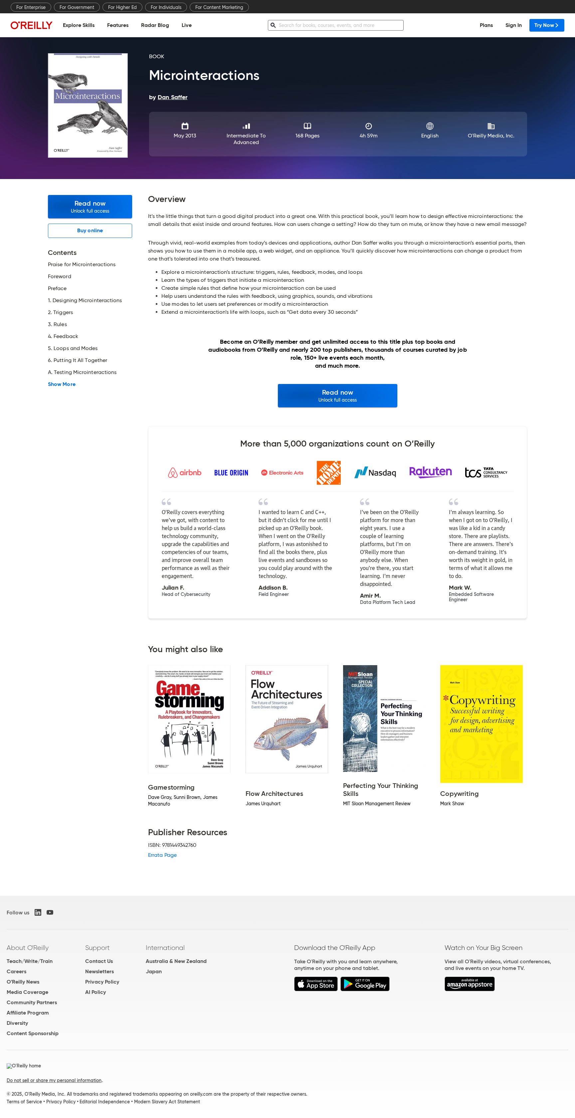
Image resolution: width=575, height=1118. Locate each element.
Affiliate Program (28, 1012)
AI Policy (95, 992)
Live (187, 25)
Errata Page (162, 855)
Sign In (513, 25)
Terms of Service (24, 1102)
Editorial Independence (105, 1102)
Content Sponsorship (33, 1033)
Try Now (544, 25)
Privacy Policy (102, 981)
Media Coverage (27, 992)
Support (97, 948)
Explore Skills (79, 25)
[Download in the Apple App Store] (316, 989)
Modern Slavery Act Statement (167, 1102)
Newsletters (99, 971)
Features (117, 25)
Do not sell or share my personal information (54, 1080)
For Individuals (166, 7)
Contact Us (99, 961)
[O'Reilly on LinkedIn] (38, 912)
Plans (486, 25)
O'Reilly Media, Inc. (491, 135)
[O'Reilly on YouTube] (50, 912)
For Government (77, 7)
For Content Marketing (219, 7)
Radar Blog (155, 25)
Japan (154, 971)
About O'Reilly (28, 948)
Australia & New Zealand (176, 961)
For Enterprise (31, 7)
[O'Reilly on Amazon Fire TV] (470, 989)
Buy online (90, 230)
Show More (62, 384)
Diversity (17, 1023)
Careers (16, 971)
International (165, 948)
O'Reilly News (23, 981)
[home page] (32, 25)
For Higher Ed (122, 7)
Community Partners (32, 1002)
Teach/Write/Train (30, 961)
